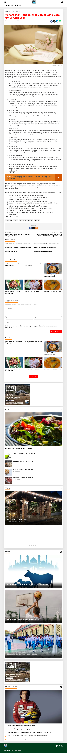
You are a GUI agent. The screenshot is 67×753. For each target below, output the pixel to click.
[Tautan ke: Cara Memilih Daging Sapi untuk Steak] (8, 480)
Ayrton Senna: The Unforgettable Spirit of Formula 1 (22, 725)
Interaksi (9, 220)
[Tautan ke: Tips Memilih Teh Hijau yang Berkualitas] (8, 456)
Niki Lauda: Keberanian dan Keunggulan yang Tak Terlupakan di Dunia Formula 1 (29, 732)
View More (33, 376)
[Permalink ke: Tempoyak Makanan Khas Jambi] (53, 285)
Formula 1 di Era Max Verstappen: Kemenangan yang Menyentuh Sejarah (27, 735)
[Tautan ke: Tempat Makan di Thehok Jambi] (33, 508)
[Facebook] (30, 228)
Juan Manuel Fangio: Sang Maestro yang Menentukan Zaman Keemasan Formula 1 (30, 729)
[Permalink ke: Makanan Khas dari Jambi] (33, 285)
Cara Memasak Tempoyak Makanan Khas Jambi (18, 247)
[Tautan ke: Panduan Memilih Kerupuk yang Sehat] (8, 472)
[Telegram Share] (57, 21)
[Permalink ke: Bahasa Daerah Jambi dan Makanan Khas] (14, 285)
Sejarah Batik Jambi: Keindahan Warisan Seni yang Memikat (17, 234)
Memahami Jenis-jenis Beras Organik (23, 461)
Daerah (7, 21)
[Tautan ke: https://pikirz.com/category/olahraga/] (61, 687)
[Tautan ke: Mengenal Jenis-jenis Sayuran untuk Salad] (33, 429)
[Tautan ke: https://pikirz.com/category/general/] (61, 552)
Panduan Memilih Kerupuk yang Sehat (23, 469)
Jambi (10, 21)
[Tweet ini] (54, 21)
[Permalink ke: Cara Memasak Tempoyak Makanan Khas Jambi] (53, 268)
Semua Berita (17, 750)
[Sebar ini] (51, 21)
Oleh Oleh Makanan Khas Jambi (13, 255)
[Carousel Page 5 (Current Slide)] (37, 545)
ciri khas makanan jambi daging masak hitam (46, 243)
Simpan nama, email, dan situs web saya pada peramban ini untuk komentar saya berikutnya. (31, 327)
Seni (13, 21)
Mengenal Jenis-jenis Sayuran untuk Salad (18, 448)
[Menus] (5, 2)
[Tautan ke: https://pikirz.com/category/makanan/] (61, 410)
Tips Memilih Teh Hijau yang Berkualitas (24, 453)
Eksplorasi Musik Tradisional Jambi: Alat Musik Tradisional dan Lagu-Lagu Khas (49, 234)
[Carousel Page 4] (35, 545)
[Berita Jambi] (34, 2)
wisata (37, 220)
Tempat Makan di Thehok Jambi (17, 519)
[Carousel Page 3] (33, 545)
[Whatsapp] (60, 21)
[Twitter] (33, 228)
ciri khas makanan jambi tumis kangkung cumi (17, 243)
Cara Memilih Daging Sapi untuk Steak (23, 477)
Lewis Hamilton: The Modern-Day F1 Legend (19, 739)
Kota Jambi (22, 220)
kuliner (30, 220)
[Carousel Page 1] (29, 545)
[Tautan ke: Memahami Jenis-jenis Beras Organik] (8, 464)
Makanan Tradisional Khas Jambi (43, 255)
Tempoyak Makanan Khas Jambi (43, 251)
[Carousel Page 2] (31, 545)
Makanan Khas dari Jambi (12, 251)
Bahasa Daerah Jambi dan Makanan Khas (45, 247)
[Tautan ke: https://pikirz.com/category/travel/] (61, 488)
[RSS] (36, 228)
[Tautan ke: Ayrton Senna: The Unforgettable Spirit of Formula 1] (33, 706)
